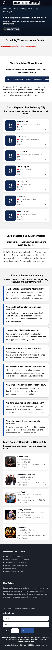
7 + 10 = (6, 631)
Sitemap (23, 645)
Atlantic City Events (9, 9)
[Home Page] (26, 3)
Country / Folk (32, 9)
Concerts (22, 9)
